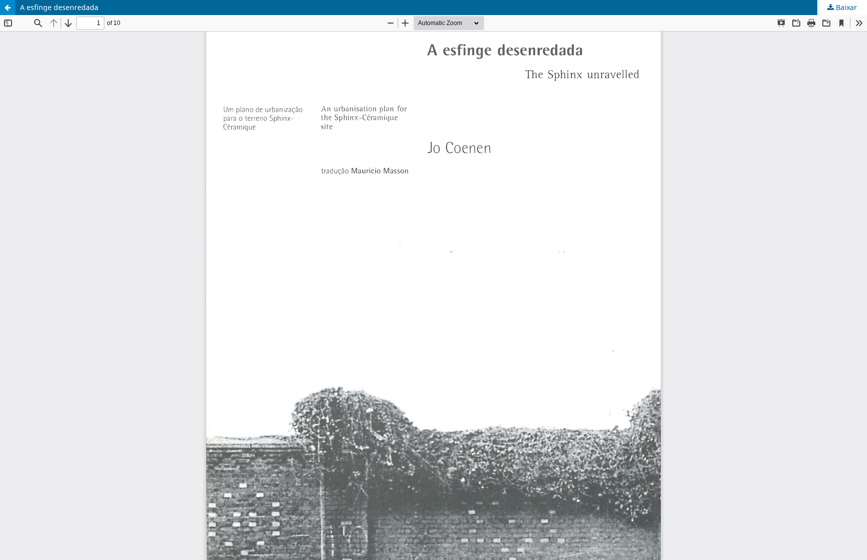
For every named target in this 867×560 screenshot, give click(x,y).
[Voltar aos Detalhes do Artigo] (7, 7)
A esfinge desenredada (59, 7)
